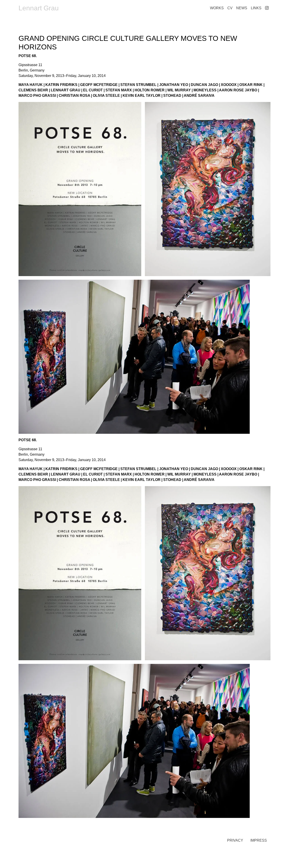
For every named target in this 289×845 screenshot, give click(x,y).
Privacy (235, 840)
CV (230, 8)
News (241, 8)
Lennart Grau (39, 8)
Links (256, 8)
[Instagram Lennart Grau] (266, 8)
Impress (258, 840)
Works (217, 8)
